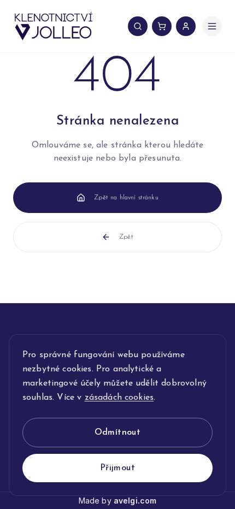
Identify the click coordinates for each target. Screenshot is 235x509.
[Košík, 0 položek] (162, 26)
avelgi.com (135, 500)
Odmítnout (118, 432)
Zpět (126, 237)
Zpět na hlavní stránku (126, 197)
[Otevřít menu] (212, 26)
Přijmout (117, 468)
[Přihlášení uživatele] (186, 26)
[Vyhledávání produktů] (138, 26)
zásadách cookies (119, 397)
